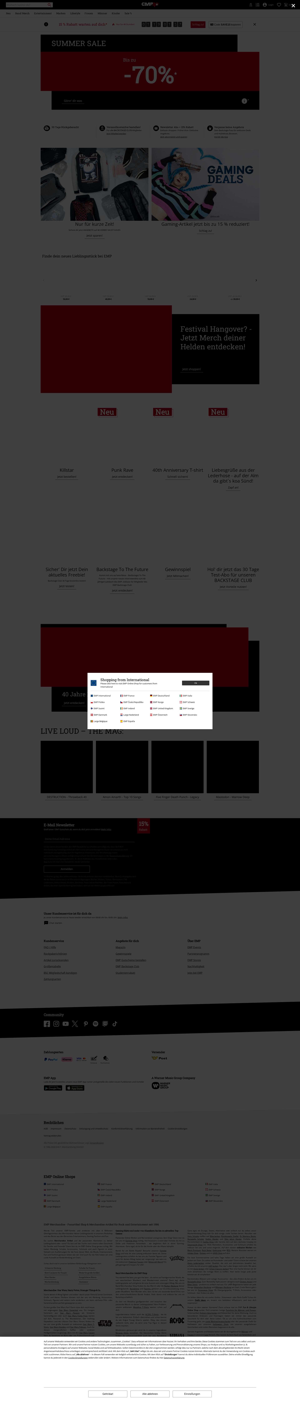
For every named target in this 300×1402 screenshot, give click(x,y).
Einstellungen (192, 1394)
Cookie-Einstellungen (78, 1357)
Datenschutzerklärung (174, 1357)
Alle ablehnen (150, 1394)
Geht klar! (107, 1394)
